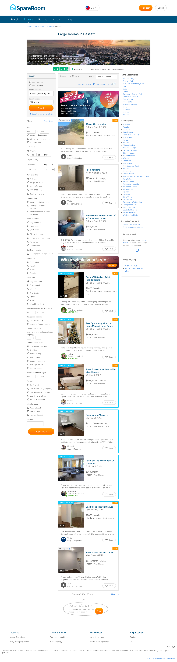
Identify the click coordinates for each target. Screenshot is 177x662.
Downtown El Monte (131, 135)
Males (32, 269)
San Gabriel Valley (130, 150)
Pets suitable (35, 358)
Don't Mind (34, 262)
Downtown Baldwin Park (132, 94)
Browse (28, 19)
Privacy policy (56, 642)
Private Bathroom (36, 234)
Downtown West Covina (132, 202)
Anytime (33, 151)
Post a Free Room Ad (131, 225)
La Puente (127, 112)
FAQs (132, 642)
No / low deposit (36, 415)
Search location (35, 89)
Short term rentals (37, 194)
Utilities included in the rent (40, 139)
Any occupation (36, 281)
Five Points (127, 102)
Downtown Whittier (130, 97)
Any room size (35, 222)
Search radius (34, 99)
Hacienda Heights (130, 104)
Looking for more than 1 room (41, 254)
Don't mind (34, 385)
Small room (34, 230)
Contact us (134, 637)
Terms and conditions (59, 637)
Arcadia (126, 127)
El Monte (126, 124)
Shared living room (37, 361)
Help (70, 19)
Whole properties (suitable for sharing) (40, 213)
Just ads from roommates (40, 392)
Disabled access (36, 368)
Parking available (36, 365)
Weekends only (36, 190)
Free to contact (36, 411)
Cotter (125, 91)
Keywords (30, 419)
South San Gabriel (130, 187)
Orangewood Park (130, 205)
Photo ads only (36, 408)
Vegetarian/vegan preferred (40, 324)
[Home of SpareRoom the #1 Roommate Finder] (27, 8)
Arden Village (128, 181)
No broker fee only (37, 142)
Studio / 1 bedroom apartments (37, 207)
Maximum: (32, 169)
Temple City (127, 179)
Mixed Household (37, 304)
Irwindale (126, 110)
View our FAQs (131, 266)
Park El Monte (128, 174)
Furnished (34, 242)
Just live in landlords (38, 396)
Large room (34, 226)
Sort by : (92, 77)
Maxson (126, 115)
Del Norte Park (128, 199)
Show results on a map (84, 84)
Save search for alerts (104, 84)
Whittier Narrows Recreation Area (136, 176)
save (99, 611)
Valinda (126, 192)
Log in (161, 7)
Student (33, 289)
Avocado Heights (130, 78)
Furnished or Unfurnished (40, 238)
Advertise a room (97, 637)
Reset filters (48, 121)
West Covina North (130, 215)
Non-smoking (35, 353)
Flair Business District (131, 166)
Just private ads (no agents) (41, 389)
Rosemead (127, 161)
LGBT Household (36, 321)
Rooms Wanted (38, 85)
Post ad (42, 19)
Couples (33, 273)
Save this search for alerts (42, 114)
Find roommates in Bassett (133, 227)
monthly (43, 135)
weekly (32, 135)
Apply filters (41, 431)
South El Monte (129, 155)
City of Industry (129, 153)
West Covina (128, 189)
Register (146, 7)
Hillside (126, 168)
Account (57, 19)
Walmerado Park (129, 212)
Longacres (127, 171)
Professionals (35, 285)
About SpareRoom (17, 637)
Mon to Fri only (36, 186)
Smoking (33, 350)
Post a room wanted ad (99, 642)
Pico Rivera (127, 163)
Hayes (125, 140)
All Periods (34, 179)
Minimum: (32, 164)
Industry (126, 107)
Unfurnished (35, 245)
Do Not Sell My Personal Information (160, 658)
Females (33, 266)
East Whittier (128, 99)
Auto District (128, 132)
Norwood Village (129, 148)
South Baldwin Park (130, 210)
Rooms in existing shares (39, 202)
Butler (125, 89)
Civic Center (128, 197)
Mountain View (129, 145)
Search (14, 19)
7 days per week (36, 182)
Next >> (115, 594)
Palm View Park (129, 207)
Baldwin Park (128, 81)
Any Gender (34, 293)
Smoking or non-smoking (40, 346)
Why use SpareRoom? (19, 642)
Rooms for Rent (38, 82)
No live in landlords (37, 399)
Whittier (126, 158)
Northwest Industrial (131, 184)
